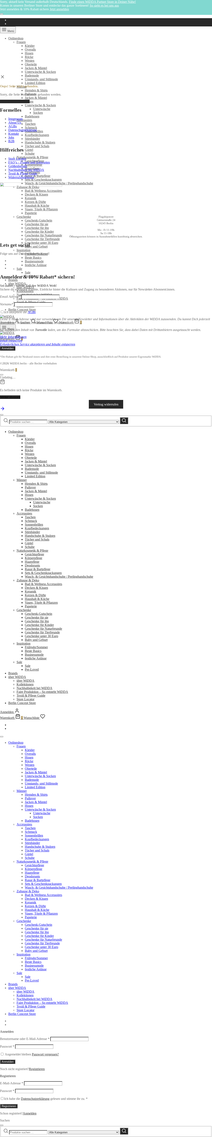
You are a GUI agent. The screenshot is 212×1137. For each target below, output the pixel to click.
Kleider (30, 45)
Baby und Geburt (36, 246)
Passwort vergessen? (45, 1054)
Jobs (11, 137)
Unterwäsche (41, 109)
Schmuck (31, 127)
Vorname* (6, 304)
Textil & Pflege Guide (22, 173)
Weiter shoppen (10, 397)
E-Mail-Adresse (11, 1083)
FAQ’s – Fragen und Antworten (29, 162)
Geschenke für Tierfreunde (42, 239)
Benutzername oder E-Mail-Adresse (24, 1039)
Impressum (15, 119)
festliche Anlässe (36, 265)
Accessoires (24, 120)
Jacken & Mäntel (36, 68)
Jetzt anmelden (59, 9)
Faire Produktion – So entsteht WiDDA (42, 692)
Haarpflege (32, 561)
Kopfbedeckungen (37, 135)
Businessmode (34, 261)
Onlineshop (15, 38)
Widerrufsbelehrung (21, 177)
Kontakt (13, 133)
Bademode (32, 75)
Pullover (30, 487)
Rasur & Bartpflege (37, 176)
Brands (13, 280)
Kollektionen (25, 684)
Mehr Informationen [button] (13, 337)
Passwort (7, 1046)
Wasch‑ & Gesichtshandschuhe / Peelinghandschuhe (59, 576)
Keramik (30, 591)
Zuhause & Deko (28, 580)
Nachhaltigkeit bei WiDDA (26, 170)
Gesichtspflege (34, 554)
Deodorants (32, 565)
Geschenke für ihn (37, 228)
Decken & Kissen (36, 587)
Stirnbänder (32, 138)
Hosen (29, 53)
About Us (14, 122)
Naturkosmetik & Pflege (32, 157)
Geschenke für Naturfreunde (43, 235)
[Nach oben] (2, 410)
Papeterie (31, 606)
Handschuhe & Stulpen (40, 142)
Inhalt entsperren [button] (11, 340)
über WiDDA (17, 283)
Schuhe (30, 153)
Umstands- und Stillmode (41, 79)
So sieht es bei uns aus (104, 5)
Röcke (29, 57)
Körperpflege (33, 164)
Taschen (30, 124)
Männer (22, 480)
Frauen (21, 42)
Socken (38, 112)
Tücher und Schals (37, 146)
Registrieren (37, 1069)
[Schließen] (1, 14)
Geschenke (24, 216)
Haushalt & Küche (37, 599)
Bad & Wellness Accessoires (43, 584)
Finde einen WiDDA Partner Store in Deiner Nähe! (102, 2)
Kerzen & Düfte (35, 595)
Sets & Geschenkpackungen (43, 179)
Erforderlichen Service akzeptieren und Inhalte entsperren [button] (37, 344)
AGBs (12, 126)
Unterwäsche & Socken (40, 72)
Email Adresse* (10, 296)
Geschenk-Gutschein (38, 220)
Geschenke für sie (36, 224)
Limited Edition (35, 83)
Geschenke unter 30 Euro (41, 242)
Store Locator (17, 158)
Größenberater (17, 166)
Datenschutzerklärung (22, 130)
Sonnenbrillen (34, 524)
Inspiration (23, 250)
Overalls (30, 49)
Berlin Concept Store (22, 309)
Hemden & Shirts (36, 90)
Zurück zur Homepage (15, 101)
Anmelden (8, 1061)
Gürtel (29, 150)
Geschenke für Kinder (39, 231)
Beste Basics (33, 257)
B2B (11, 141)
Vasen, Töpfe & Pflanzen (41, 602)
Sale (19, 268)
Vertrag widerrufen (106, 404)
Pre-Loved (32, 669)
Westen (29, 60)
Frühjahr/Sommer (36, 647)
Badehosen (32, 116)
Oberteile (31, 64)
